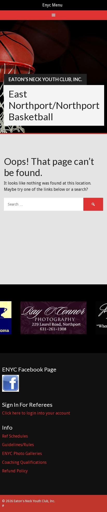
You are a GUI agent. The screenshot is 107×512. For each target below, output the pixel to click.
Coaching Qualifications (24, 462)
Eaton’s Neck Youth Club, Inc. (45, 79)
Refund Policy (15, 470)
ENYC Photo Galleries (22, 453)
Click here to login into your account (36, 413)
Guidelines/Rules (18, 444)
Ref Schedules (15, 436)
